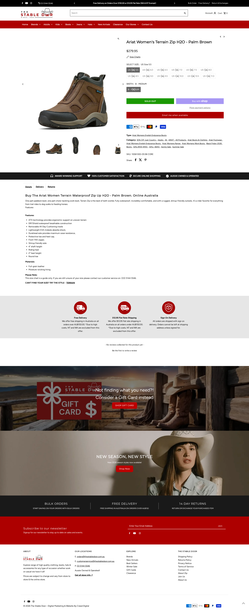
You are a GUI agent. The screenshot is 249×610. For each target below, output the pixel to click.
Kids (58, 24)
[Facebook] (22, 3)
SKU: (128, 154)
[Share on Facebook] (135, 160)
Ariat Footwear (215, 140)
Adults (47, 24)
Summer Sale (178, 147)
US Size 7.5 (191, 70)
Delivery (40, 186)
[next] (224, 36)
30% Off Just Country (147, 140)
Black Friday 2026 (214, 143)
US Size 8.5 (133, 76)
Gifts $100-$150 (140, 147)
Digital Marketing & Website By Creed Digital (68, 606)
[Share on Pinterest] (145, 160)
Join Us (181, 576)
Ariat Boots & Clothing (198, 140)
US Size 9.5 (162, 76)
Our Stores (131, 24)
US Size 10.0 (177, 76)
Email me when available (175, 115)
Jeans (79, 24)
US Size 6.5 (162, 70)
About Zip (182, 573)
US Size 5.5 (133, 70)
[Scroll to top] (243, 603)
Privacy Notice (185, 563)
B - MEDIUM (133, 89)
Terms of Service (186, 566)
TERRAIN (70, 283)
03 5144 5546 (83, 566)
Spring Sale (166, 147)
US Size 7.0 (177, 70)
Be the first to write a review (124, 350)
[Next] (174, 3)
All (166, 140)
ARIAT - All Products (177, 140)
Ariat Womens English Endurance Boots (149, 135)
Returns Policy (184, 560)
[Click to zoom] (118, 39)
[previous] (220, 36)
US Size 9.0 (148, 76)
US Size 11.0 (208, 76)
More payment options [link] (199, 107)
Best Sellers (131, 563)
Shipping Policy (185, 556)
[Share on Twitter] (140, 160)
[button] (124, 350)
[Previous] (75, 3)
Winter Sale (131, 566)
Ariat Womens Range (171, 143)
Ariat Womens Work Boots (193, 143)
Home (25, 24)
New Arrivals (104, 24)
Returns (51, 186)
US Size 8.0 (206, 70)
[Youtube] (26, 3)
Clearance (118, 24)
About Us (182, 580)
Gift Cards (131, 570)
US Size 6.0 (147, 70)
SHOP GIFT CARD (124, 405)
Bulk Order (192, 3)
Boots (68, 24)
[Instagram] (31, 3)
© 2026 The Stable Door (34, 606)
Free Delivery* (204, 3)
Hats (90, 24)
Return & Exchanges (220, 3)
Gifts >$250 (154, 147)
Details (28, 187)
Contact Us (147, 24)
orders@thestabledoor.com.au (91, 556)
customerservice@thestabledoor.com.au (95, 561)
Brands (34, 24)
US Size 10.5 (193, 76)
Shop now (124, 469)
